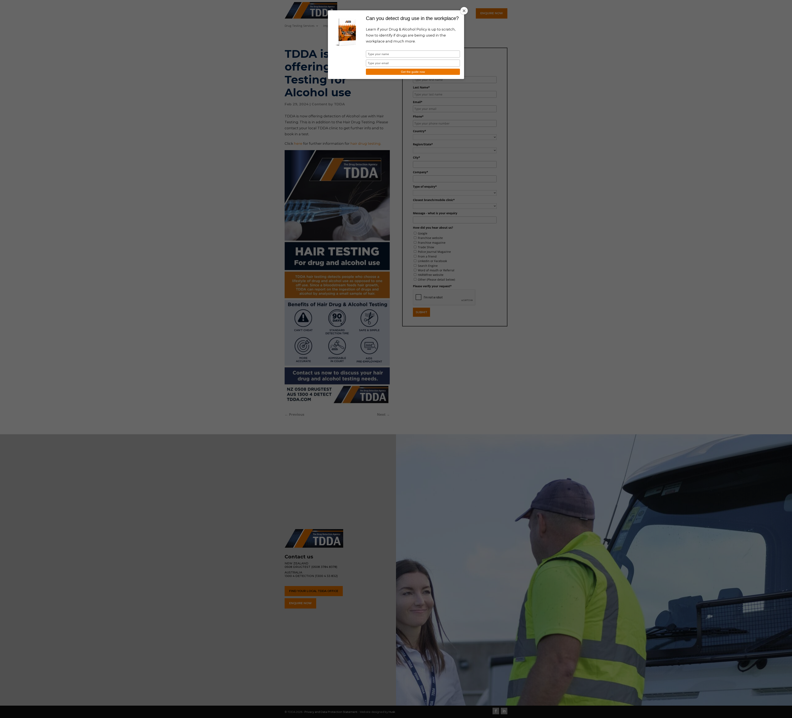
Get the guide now (413, 71)
